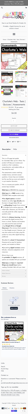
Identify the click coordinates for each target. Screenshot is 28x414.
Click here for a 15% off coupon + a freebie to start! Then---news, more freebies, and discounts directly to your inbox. (13, 392)
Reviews (4, 276)
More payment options (14, 137)
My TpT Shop (4, 369)
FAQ (2, 371)
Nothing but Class (15, 403)
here (12, 263)
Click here (5, 263)
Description (6, 149)
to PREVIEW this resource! (13, 190)
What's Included (5, 270)
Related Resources (6, 273)
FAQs (15, 149)
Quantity (14, 118)
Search (3, 366)
